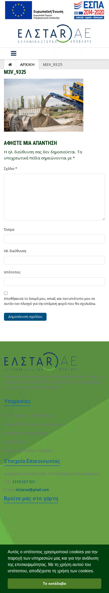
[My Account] (68, 53)
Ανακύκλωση (15, 442)
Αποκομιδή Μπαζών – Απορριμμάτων (35, 424)
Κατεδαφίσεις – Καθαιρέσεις (28, 415)
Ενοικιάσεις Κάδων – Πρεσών (28, 450)
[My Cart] (95, 53)
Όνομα (9, 229)
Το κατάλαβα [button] (54, 583)
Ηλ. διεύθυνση (15, 251)
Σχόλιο (10, 168)
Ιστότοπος (12, 272)
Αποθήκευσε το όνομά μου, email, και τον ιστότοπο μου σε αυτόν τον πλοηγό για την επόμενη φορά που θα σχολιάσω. (50, 301)
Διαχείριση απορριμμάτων (26, 433)
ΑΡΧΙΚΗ (27, 64)
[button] (13, 53)
